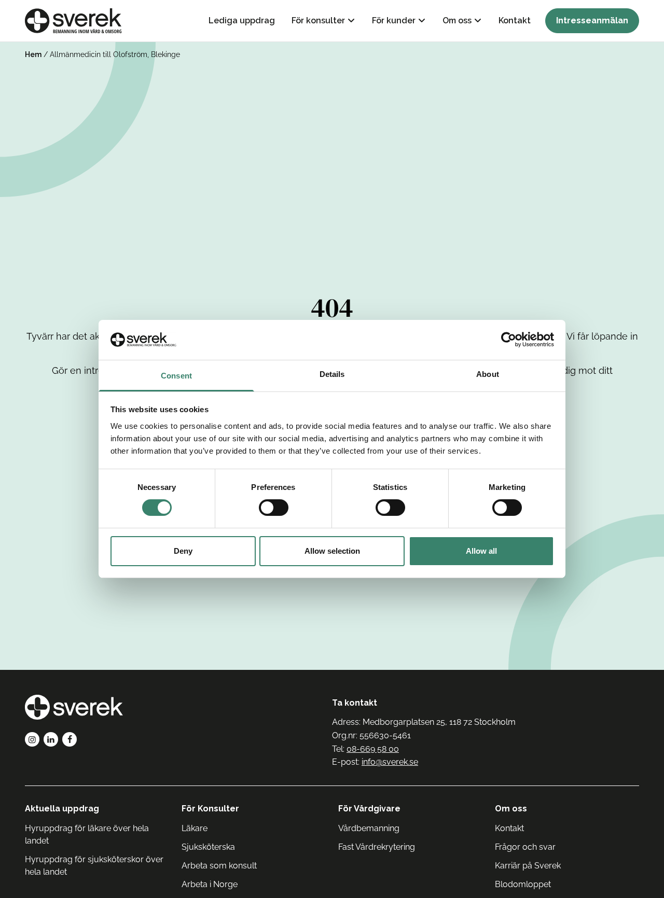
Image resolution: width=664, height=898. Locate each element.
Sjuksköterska (208, 847)
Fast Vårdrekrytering (376, 847)
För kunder (394, 20)
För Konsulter (210, 808)
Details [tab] (332, 374)
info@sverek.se (390, 762)
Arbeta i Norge (210, 884)
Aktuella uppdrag (62, 808)
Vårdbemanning (368, 828)
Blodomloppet (523, 884)
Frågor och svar (525, 847)
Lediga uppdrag (242, 20)
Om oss (457, 20)
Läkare (195, 828)
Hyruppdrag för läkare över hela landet (87, 834)
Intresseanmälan (592, 20)
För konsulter (318, 20)
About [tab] (487, 374)
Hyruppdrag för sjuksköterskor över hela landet (94, 865)
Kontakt (515, 20)
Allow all (481, 550)
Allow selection (332, 550)
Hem (33, 54)
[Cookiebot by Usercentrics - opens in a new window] (508, 339)
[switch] (273, 507)
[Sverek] (73, 20)
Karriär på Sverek (528, 866)
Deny (183, 550)
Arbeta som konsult (219, 866)
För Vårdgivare (369, 808)
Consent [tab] (176, 375)
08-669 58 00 (373, 749)
